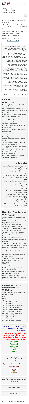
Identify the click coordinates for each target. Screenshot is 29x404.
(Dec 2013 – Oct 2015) (12, 38)
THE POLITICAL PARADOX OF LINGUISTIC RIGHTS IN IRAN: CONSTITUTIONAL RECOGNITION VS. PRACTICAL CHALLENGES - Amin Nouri (14, 55)
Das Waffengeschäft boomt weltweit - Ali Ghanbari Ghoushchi (15, 85)
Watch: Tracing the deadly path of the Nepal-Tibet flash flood (13, 151)
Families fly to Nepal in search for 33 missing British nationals (13, 106)
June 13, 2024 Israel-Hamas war (12, 304)
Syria (3, 300)
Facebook (14, 344)
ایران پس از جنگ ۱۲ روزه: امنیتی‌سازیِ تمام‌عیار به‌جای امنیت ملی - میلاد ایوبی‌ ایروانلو (16, 196)
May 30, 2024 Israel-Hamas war (11, 320)
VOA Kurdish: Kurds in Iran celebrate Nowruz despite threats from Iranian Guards (13, 234)
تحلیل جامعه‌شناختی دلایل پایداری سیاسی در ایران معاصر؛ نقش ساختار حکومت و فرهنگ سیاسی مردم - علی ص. (15, 203)
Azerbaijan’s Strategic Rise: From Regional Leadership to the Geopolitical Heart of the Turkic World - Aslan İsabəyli (15, 69)
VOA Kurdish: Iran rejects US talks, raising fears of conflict (12, 268)
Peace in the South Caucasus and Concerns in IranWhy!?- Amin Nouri (16, 60)
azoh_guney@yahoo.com (8, 20)
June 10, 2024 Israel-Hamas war (12, 307)
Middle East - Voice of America (14, 212)
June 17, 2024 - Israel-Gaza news (12, 302)
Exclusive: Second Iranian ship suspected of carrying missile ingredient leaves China (14, 277)
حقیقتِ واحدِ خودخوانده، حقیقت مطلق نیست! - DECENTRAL (16, 191)
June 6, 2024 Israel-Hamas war (11, 315)
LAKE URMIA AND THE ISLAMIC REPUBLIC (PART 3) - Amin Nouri (17, 82)
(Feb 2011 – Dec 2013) (12, 35)
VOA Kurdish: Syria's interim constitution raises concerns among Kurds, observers (14, 244)
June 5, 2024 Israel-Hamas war (11, 317)
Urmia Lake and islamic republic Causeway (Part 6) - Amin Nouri (17, 64)
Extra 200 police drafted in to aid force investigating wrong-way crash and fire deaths (13, 138)
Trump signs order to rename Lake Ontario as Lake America (12, 122)
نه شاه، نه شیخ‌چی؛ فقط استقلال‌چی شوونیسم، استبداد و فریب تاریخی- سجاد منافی (16, 171)
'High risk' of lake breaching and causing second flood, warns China (14, 147)
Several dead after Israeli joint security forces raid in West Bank (13, 293)
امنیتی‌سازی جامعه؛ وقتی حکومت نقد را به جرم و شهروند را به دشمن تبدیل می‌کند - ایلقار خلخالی (15, 186)
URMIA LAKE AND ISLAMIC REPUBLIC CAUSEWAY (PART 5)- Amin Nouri (15, 74)
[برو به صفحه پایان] (26, 94)
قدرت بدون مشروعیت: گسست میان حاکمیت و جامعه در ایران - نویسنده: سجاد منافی (15, 167)
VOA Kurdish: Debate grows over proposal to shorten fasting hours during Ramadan (14, 239)
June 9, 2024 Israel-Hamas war (11, 311)
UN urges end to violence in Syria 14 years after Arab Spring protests (13, 272)
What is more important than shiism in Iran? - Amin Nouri (16, 89)
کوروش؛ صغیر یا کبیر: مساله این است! (16, 175)
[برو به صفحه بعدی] (22, 94)
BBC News (6, 99)
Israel (4, 298)
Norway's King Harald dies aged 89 (12, 108)
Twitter (14, 351)
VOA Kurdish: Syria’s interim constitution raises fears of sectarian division (14, 229)
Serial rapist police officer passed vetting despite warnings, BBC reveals (14, 115)
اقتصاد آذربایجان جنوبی (14, 387)
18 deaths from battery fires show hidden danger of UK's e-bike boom (14, 119)
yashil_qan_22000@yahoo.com (10, 27)
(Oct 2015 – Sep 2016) (13, 41)
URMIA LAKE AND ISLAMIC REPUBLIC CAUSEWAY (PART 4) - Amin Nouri (15, 78)
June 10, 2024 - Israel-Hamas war (12, 309)
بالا (2, 401)
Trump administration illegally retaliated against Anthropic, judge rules (13, 143)
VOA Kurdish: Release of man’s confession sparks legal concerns (12, 225)
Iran (3, 296)
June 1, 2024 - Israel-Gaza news (12, 319)
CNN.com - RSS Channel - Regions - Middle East (12, 286)
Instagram (14, 346)
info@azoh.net (21, 20)
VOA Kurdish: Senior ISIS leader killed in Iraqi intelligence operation (14, 222)
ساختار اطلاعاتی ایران (21, 200)
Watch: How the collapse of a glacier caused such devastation (13, 156)
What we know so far (8, 153)
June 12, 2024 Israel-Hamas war (12, 305)
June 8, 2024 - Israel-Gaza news (12, 313)
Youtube (13, 349)
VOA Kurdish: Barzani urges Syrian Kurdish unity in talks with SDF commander (12, 260)
